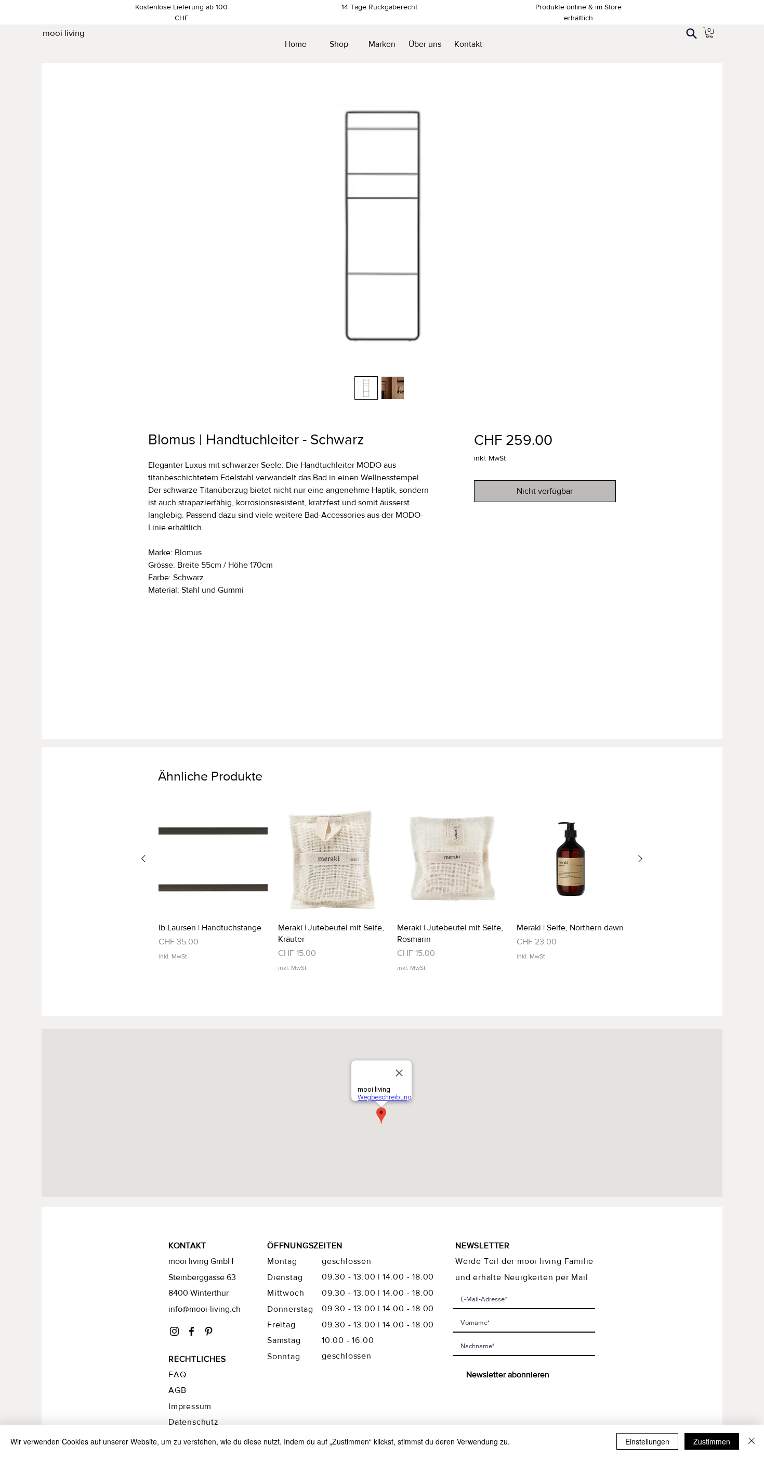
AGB (177, 1390)
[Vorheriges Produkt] (143, 858)
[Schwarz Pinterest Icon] (209, 1331)
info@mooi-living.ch (204, 1308)
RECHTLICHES (197, 1358)
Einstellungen (647, 1441)
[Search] (691, 33)
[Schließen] (751, 1441)
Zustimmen (711, 1441)
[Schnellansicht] (213, 859)
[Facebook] (191, 1331)
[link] (709, 33)
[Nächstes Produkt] (640, 858)
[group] (392, 888)
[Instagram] (174, 1331)
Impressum (190, 1406)
